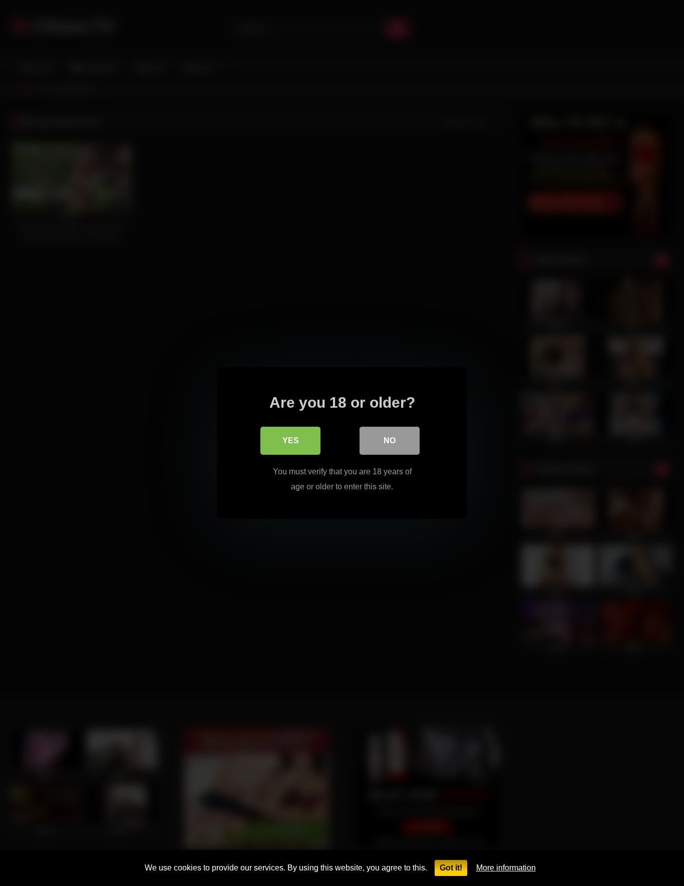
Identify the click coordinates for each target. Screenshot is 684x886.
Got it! (451, 867)
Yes (290, 440)
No (390, 440)
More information (506, 867)
